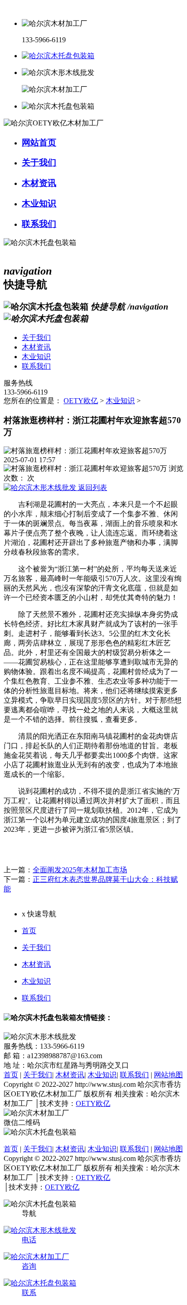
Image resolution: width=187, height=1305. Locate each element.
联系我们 (36, 998)
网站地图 (168, 1075)
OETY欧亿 (81, 401)
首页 (29, 931)
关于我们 (36, 947)
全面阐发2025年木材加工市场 (80, 870)
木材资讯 (36, 964)
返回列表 (91, 487)
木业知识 (120, 401)
